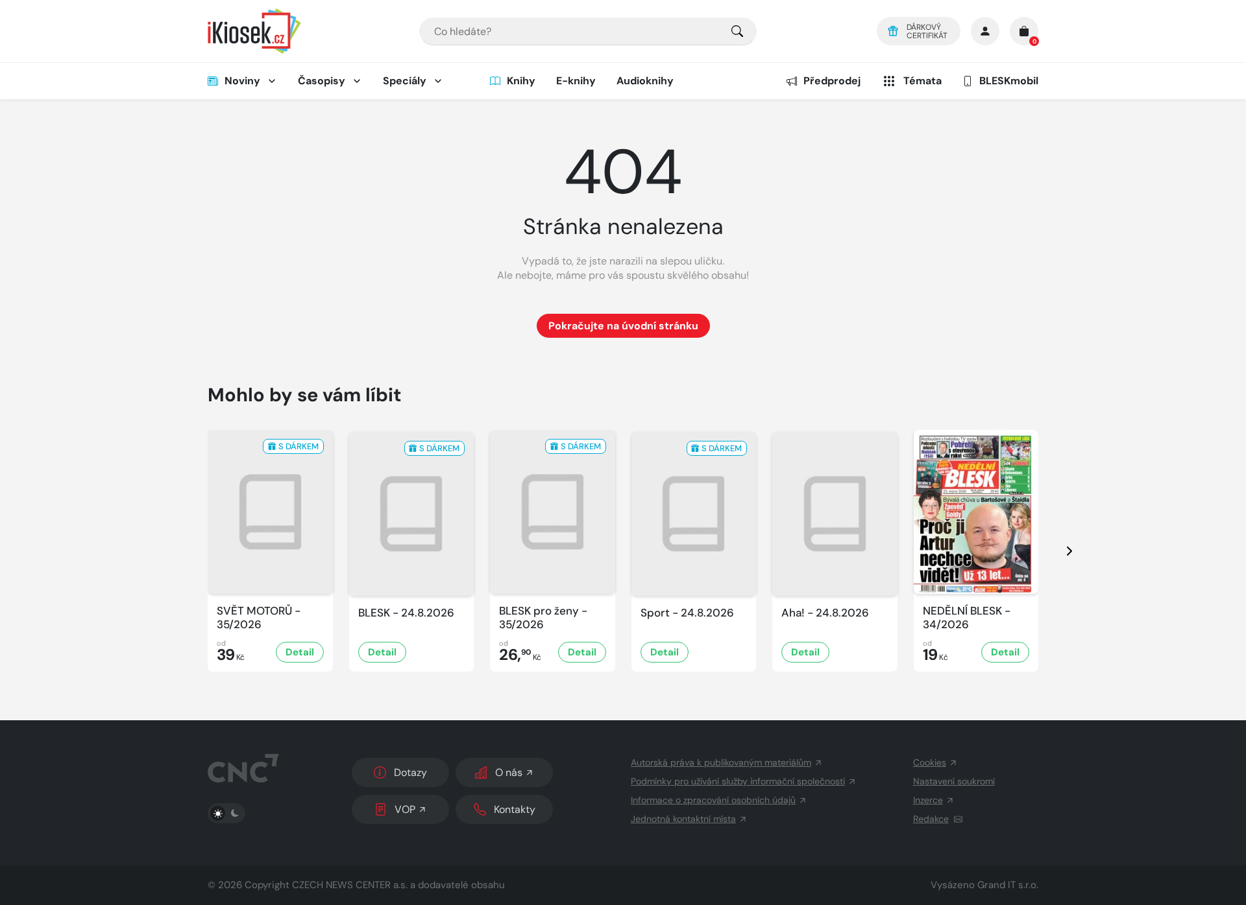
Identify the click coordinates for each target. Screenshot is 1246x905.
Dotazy (410, 772)
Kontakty (514, 809)
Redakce (931, 819)
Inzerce (928, 800)
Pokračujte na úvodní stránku (623, 326)
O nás (508, 772)
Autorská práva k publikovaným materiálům (721, 762)
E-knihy (576, 81)
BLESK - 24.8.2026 (406, 613)
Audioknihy (645, 81)
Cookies (929, 762)
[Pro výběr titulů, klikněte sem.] (737, 31)
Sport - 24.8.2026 (687, 613)
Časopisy (321, 81)
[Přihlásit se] (985, 31)
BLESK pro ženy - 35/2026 (543, 617)
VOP (405, 809)
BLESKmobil (1008, 81)
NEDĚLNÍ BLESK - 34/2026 (966, 617)
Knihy (521, 81)
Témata (922, 81)
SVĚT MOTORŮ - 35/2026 (258, 617)
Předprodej (832, 81)
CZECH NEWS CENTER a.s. (350, 884)
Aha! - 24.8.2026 (825, 613)
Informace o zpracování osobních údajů (713, 800)
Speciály (404, 81)
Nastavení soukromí (954, 781)
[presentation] (1057, 551)
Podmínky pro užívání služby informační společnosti (738, 781)
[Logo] (254, 31)
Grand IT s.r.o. (1007, 884)
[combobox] (588, 31)
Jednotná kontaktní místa (683, 819)
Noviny (242, 81)
